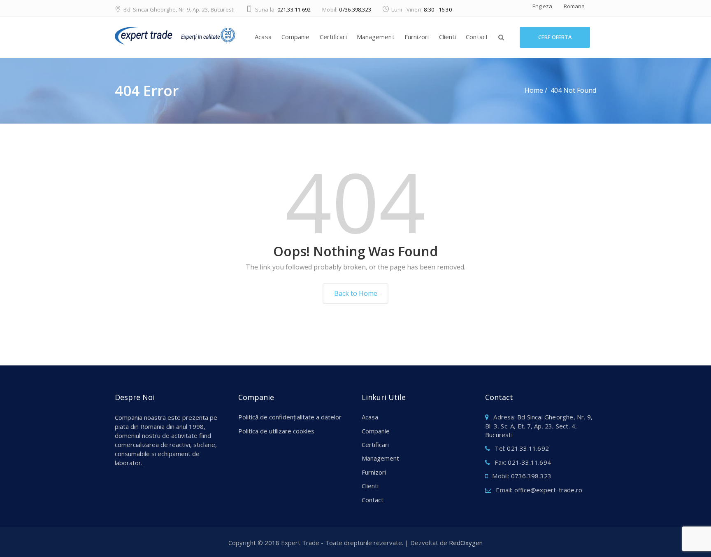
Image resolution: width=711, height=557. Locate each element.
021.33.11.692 (294, 9)
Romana (574, 6)
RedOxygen (466, 542)
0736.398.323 (355, 9)
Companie (295, 37)
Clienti (447, 37)
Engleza (542, 6)
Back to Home (355, 293)
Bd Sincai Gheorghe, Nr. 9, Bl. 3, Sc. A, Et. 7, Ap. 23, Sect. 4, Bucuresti (538, 426)
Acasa (263, 37)
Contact (477, 37)
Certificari (333, 37)
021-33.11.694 (529, 462)
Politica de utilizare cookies (276, 431)
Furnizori (416, 37)
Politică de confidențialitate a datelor (290, 417)
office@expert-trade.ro (548, 490)
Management (376, 37)
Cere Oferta (555, 37)
